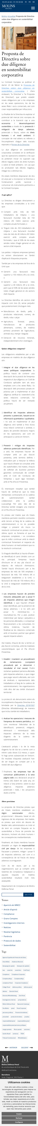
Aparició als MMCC (12, 905)
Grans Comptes (11, 918)
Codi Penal (26, 970)
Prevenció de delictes (21, 1012)
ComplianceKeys (7, 978)
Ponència (8, 936)
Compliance (9, 914)
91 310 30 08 (18, 2)
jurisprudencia (22, 1000)
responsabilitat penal (23, 1021)
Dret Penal (22, 995)
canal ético (18, 970)
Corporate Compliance (21, 983)
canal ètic (10, 970)
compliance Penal (8, 983)
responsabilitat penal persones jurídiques (14, 1025)
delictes (5, 991)
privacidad (6, 1016)
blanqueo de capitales (23, 966)
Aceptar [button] (19, 1114)
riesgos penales (7, 1029)
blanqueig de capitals (9, 966)
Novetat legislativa (12, 932)
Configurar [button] (19, 1122)
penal (12, 1008)
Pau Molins (6, 1008)
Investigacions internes (14, 923)
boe (4, 970)
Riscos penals (18, 1029)
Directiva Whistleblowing (10, 995)
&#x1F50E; (29, 895)
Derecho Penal (13, 991)
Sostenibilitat (10, 945)
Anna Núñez (6, 961)
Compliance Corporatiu (18, 974)
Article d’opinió (10, 909)
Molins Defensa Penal (9, 1004)
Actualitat (11, 16)
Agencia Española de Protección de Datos (14, 957)
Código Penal (6, 987)
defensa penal (28, 987)
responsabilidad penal (9, 1021)
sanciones (27, 1029)
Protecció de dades (12, 940)
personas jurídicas (8, 1012)
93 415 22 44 (7, 2)
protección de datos (16, 1016)
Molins (4, 16)
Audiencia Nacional (17, 961)
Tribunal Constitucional (9, 1038)
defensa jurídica (16, 987)
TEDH (22, 1033)
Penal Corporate (21, 1008)
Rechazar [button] (19, 1118)
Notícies (7, 927)
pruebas (27, 1016)
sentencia (15, 1033)
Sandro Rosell (6, 1033)
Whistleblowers (22, 1038)
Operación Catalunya (23, 1004)
